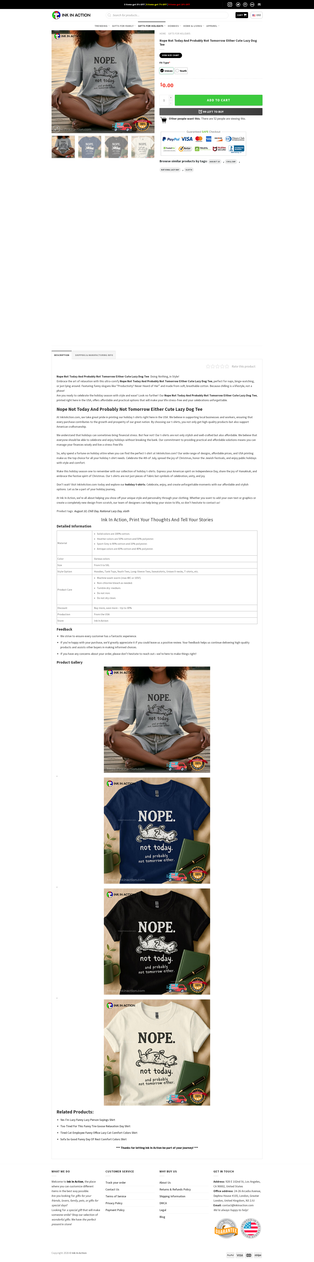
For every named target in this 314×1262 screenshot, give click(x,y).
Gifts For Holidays (150, 25)
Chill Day (231, 161)
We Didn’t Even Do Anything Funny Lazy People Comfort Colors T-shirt (74, 331)
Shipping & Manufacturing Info (94, 355)
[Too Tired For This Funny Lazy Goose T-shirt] (237, 222)
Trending (101, 25)
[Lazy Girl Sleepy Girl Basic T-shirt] (77, 222)
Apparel (211, 25)
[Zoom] (56, 128)
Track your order (115, 1182)
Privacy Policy (113, 1203)
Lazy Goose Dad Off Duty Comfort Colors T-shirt (129, 256)
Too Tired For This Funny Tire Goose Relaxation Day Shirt (95, 1126)
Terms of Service (115, 1196)
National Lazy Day (170, 170)
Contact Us (112, 1189)
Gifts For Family (122, 25)
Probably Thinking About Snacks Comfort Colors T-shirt (182, 256)
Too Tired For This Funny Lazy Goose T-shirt (237, 255)
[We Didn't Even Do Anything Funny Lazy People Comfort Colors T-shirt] (77, 296)
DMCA (163, 1203)
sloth (189, 170)
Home (162, 33)
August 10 (215, 161)
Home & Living (192, 25)
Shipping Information (172, 1196)
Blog (162, 1217)
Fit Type (164, 62)
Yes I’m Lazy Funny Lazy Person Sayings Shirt (87, 1120)
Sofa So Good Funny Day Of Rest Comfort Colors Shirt (93, 1139)
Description (61, 355)
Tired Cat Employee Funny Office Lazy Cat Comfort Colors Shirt (98, 1133)
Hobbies (173, 25)
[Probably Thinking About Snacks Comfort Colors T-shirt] (184, 222)
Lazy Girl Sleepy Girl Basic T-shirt (70, 255)
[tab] (62, 355)
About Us (165, 1182)
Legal (162, 1210)
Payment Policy (114, 1210)
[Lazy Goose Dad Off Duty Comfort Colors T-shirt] (130, 222)
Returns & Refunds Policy (175, 1189)
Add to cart (218, 100)
